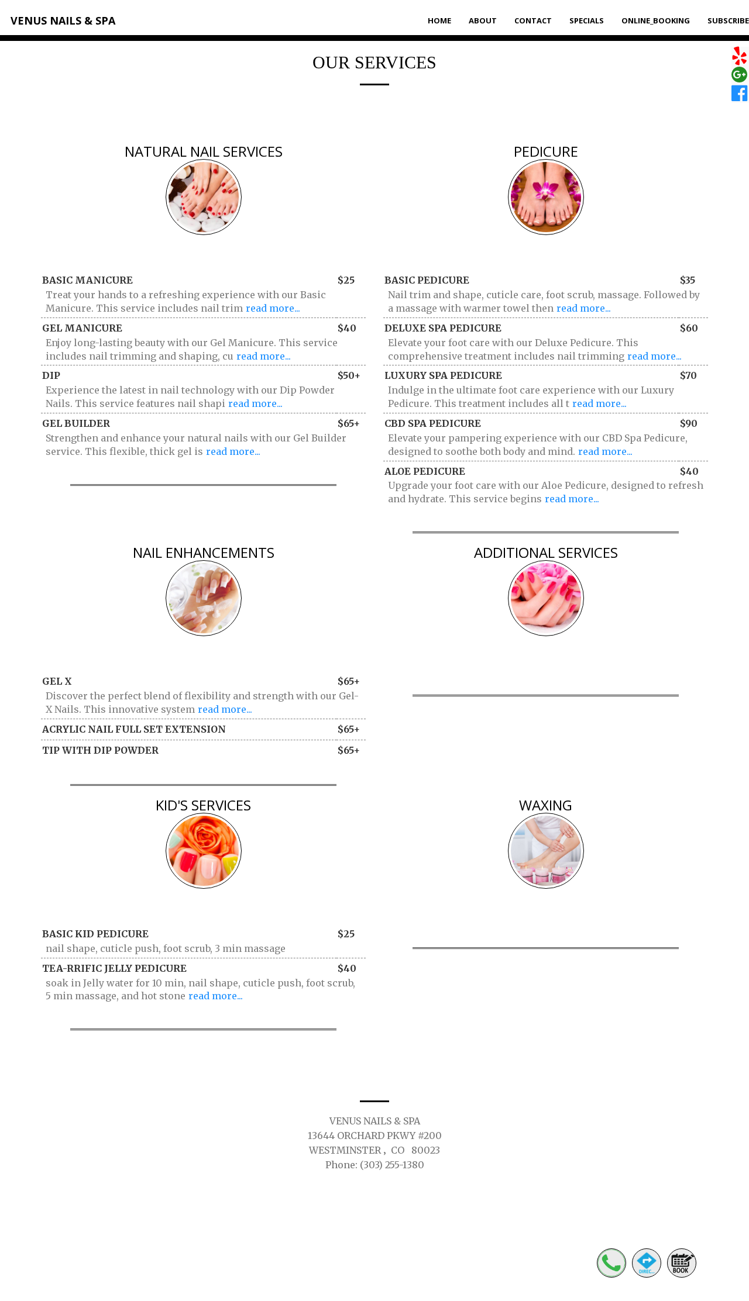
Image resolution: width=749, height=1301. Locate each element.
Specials (586, 20)
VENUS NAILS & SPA (63, 20)
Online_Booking (655, 20)
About (483, 20)
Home (439, 20)
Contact (533, 20)
